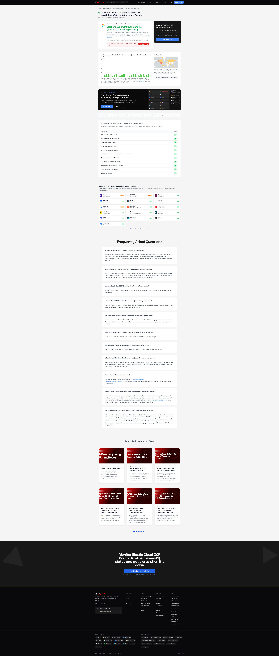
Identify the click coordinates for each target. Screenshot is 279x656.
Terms (114, 653)
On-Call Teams (159, 605)
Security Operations (146, 643)
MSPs (157, 600)
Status (104, 653)
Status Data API (160, 615)
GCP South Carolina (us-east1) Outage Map (166, 77)
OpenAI (100, 643)
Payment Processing (168, 637)
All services (99, 647)
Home (99, 8)
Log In (170, 2)
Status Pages (144, 598)
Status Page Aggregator (147, 596)
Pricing (164, 2)
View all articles (138, 531)
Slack (149, 400)
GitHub (99, 640)
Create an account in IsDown (115, 381)
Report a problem (144, 44)
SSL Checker (174, 616)
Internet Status (141, 2)
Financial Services (171, 643)
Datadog (154, 400)
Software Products (160, 596)
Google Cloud (109, 640)
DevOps (158, 603)
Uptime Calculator (175, 619)
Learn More (119, 106)
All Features (143, 608)
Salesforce (117, 643)
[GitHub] (102, 603)
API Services (145, 637)
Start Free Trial (179, 2)
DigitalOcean (127, 637)
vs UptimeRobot (175, 605)
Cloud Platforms (107, 8)
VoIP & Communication (159, 643)
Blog (127, 600)
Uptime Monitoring (145, 603)
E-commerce (159, 612)
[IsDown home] (99, 2)
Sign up (142, 81)
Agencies (158, 610)
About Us (128, 596)
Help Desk (158, 598)
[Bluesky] (104, 603)
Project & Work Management (148, 640)
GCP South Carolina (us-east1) (133, 8)
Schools (158, 608)
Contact (109, 653)
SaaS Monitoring (145, 605)
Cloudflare (107, 637)
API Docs (143, 610)
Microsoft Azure (131, 640)
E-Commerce (179, 637)
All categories (145, 647)
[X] (99, 603)
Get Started (128, 603)
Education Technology (155, 637)
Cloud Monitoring (145, 600)
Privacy (119, 653)
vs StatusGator (174, 600)
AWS (99, 637)
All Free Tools (174, 614)
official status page (137, 379)
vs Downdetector (175, 596)
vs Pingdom (174, 598)
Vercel (133, 643)
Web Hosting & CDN (173, 640)
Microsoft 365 (119, 640)
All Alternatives (174, 608)
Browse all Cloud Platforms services (139, 228)
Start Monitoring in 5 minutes (140, 571)
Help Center (98, 653)
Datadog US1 (117, 637)
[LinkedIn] (96, 603)
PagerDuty (161, 400)
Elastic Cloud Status (118, 8)
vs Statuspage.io (175, 603)
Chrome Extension (175, 624)
